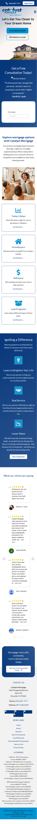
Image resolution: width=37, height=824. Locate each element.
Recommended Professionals (18, 741)
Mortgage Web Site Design (12, 814)
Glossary (18, 731)
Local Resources (18, 738)
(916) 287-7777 (21, 701)
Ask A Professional (18, 735)
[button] (13, 3)
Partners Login (22, 816)
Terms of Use (18, 744)
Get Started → (18, 227)
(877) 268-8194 (22, 705)
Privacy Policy (18, 747)
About (18, 728)
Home (18, 725)
